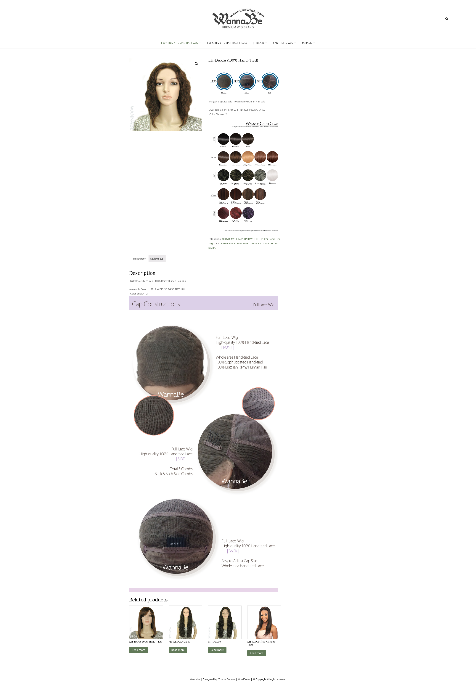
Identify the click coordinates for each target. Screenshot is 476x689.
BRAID (260, 42)
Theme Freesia (226, 679)
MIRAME (307, 42)
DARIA (253, 243)
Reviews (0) (156, 258)
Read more (138, 650)
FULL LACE (263, 243)
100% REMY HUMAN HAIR (235, 243)
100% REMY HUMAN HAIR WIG (179, 42)
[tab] (140, 258)
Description (139, 258)
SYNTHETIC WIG (283, 42)
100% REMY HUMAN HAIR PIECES (227, 42)
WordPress (244, 679)
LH (271, 243)
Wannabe (195, 679)
